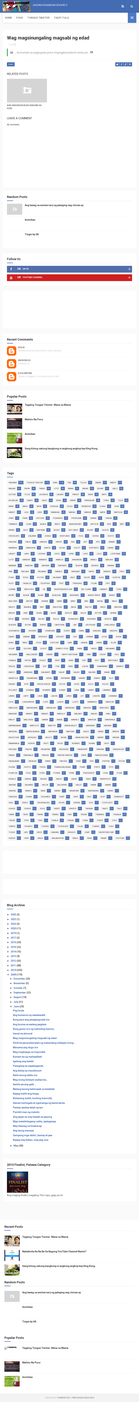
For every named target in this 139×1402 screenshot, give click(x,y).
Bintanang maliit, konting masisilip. (33, 1098)
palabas (42, 571)
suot (11, 583)
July (16, 1002)
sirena (76, 803)
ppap (71, 773)
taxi (69, 814)
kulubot (13, 690)
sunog (27, 809)
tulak (94, 583)
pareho (107, 571)
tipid (26, 820)
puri (105, 773)
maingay (13, 714)
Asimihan (30, 219)
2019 (14, 933)
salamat (57, 577)
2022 (14, 923)
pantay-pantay (65, 755)
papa (83, 755)
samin (108, 785)
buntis (108, 619)
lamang (107, 690)
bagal (100, 601)
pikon (42, 767)
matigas (70, 731)
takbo (42, 488)
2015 (14, 947)
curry (67, 631)
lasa (40, 696)
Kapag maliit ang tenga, (26, 1093)
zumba (12, 589)
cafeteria (59, 625)
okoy (106, 743)
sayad (110, 791)
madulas (13, 708)
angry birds (94, 595)
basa (90, 494)
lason (54, 696)
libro (69, 696)
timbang (100, 814)
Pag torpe (18, 1010)
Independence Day (63, 589)
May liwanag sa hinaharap (27, 1126)
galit (115, 488)
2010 (14, 970)
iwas (70, 666)
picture (40, 518)
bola (11, 619)
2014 (14, 951)
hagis (94, 648)
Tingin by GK (32, 234)
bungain (91, 619)
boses (57, 530)
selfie (87, 577)
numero (76, 743)
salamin (29, 785)
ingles (12, 666)
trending (77, 583)
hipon (28, 660)
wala (40, 838)
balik (73, 607)
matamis (62, 566)
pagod (28, 749)
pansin (45, 755)
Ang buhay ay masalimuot (27, 1070)
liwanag (113, 696)
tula (120, 500)
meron (115, 731)
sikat (61, 797)
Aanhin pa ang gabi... (24, 1084)
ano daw (13, 601)
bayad (11, 530)
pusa (119, 773)
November (20, 983)
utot (56, 488)
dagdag (97, 631)
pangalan (89, 500)
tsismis (45, 826)
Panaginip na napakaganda (28, 1066)
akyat (11, 595)
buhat (90, 530)
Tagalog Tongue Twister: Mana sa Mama (48, 404)
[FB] (116, 6)
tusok (12, 832)
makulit (61, 714)
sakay (74, 779)
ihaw (70, 660)
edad (10, 64)
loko (85, 554)
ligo (26, 512)
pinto (97, 767)
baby (73, 601)
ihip (84, 660)
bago (114, 601)
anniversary (75, 524)
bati (122, 524)
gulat (12, 648)
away (11, 506)
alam (40, 595)
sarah (57, 791)
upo (108, 583)
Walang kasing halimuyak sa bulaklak (34, 1089)
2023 (14, 919)
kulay (62, 548)
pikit (122, 571)
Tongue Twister (38, 17)
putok (40, 577)
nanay (100, 737)
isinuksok (29, 666)
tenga (84, 814)
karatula (13, 678)
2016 (14, 942)
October (18, 988)
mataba (45, 566)
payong (63, 761)
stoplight (107, 803)
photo (27, 767)
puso (25, 577)
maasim (26, 560)
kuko (76, 684)
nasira (116, 737)
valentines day (106, 832)
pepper (106, 761)
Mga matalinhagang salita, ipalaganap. (34, 1121)
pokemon (57, 518)
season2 (13, 797)
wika (89, 838)
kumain (30, 690)
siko (89, 797)
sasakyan (74, 791)
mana (59, 720)
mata (102, 512)
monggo (32, 737)
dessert (60, 637)
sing (11, 803)
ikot (97, 660)
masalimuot (71, 726)
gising (95, 536)
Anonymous (24, 360)
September (20, 992)
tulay (80, 826)
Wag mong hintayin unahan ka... (30, 1079)
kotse (62, 684)
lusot (75, 702)
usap (87, 832)
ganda (84, 643)
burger (12, 625)
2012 (14, 960)
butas (28, 625)
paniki (12, 755)
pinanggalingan (62, 767)
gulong (27, 648)
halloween (31, 654)
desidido (42, 637)
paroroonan (101, 755)
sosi (91, 803)
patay (27, 488)
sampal (12, 791)
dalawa (32, 536)
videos (12, 838)
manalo (75, 720)
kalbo (77, 672)
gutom (12, 494)
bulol (56, 619)
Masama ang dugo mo (25, 1047)
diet (75, 637)
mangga (92, 720)
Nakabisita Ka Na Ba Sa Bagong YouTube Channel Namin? (54, 1251)
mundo (94, 566)
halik (28, 542)
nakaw (110, 566)
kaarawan (102, 666)
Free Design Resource (83, 1397)
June (16, 1006)
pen (91, 761)
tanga (108, 518)
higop (103, 654)
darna (26, 637)
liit (82, 696)
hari (89, 654)
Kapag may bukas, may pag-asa (30, 1140)
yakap (104, 838)
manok (87, 512)
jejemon (43, 494)
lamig (11, 696)
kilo (111, 678)
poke (42, 773)
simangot (119, 797)
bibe (25, 613)
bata (39, 506)
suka (101, 577)
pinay (82, 767)
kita (26, 684)
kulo (90, 684)
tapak (40, 814)
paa (10, 571)
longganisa (28, 702)
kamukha (30, 548)
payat (48, 761)
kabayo (119, 666)
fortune (54, 643)
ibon (57, 660)
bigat (53, 613)
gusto (111, 536)
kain (55, 483)
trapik (12, 826)
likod (57, 554)
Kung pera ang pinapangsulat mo (31, 1019)
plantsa (13, 773)
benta (12, 613)
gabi (70, 643)
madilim (110, 702)
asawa (45, 601)
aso (109, 524)
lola (11, 702)
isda (116, 506)
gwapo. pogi (62, 648)
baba (59, 601)
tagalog (27, 583)
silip (102, 797)
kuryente (94, 548)
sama (93, 785)
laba (76, 690)
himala (12, 660)
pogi (28, 773)
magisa (87, 708)
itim (57, 666)
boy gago (73, 530)
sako (88, 779)
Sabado (103, 589)
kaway (82, 678)
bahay (85, 488)
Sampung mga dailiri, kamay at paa (32, 1135)
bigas (39, 613)
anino (112, 595)
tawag (55, 814)
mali (108, 714)
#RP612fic (29, 589)
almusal (56, 595)
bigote (68, 613)
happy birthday (70, 654)
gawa (99, 643)
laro (26, 554)
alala (43, 524)
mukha (79, 566)
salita (45, 785)
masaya (107, 726)
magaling (51, 708)
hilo (117, 654)
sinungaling (43, 803)
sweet (57, 809)
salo (72, 577)
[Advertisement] (27, 863)
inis (73, 542)
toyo (114, 820)
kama (107, 672)
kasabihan (32, 678)
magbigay (70, 708)
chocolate (14, 536)
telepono (45, 583)
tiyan (85, 820)
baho (25, 506)
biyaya (113, 613)
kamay (112, 542)
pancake (75, 571)
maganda (77, 560)
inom (58, 500)
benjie (21, 347)
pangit (75, 494)
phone (12, 767)
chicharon (14, 631)
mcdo (86, 731)
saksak (12, 785)
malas (94, 714)
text (61, 583)
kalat (62, 672)
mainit (29, 714)
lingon (96, 696)
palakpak (45, 749)
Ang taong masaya (23, 1130)
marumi (29, 566)
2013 (14, 956)
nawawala (14, 743)
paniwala (28, 755)
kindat (12, 684)
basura (118, 607)
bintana (41, 530)
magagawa (32, 708)
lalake (60, 494)
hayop (59, 542)
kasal (49, 678)
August (18, 997)
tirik (40, 820)
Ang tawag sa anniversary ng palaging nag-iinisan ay (54, 205)
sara (43, 791)
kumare (46, 690)
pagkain (13, 483)
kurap (62, 690)
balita (88, 607)
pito (111, 767)
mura (63, 737)
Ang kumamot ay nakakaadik (29, 1015)
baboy (113, 483)
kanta (47, 548)
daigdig (113, 631)
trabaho (13, 524)
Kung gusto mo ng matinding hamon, (33, 1029)
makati (44, 714)
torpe (100, 820)
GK (44, 589)
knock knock (43, 684)
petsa (122, 761)
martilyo (34, 726)
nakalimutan (81, 737)
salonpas (62, 785)
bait (42, 607)
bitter (98, 613)
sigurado (45, 797)
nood (60, 743)
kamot (12, 512)
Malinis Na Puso (34, 419)
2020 (14, 928)
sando (28, 791)
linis (39, 512)
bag (86, 601)
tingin (12, 820)
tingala (117, 814)
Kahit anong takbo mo (25, 1075)
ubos (39, 832)
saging (43, 779)
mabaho (43, 560)
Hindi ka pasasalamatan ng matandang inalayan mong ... (44, 1043)
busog (105, 530)
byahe (43, 625)
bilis (25, 530)
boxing (25, 619)
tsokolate (63, 826)
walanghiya (58, 838)
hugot (42, 660)
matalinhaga (32, 731)
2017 (14, 937)
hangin (43, 542)
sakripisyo (105, 779)
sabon (28, 779)
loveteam (115, 554)
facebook (86, 506)
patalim (32, 761)
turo (111, 826)
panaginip (82, 749)
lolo (99, 554)
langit (12, 554)
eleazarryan (25, 373)
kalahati (45, 672)
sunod (12, 809)
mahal (72, 512)
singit (25, 803)
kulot (77, 548)
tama (11, 814)
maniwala (110, 720)
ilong (102, 506)
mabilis (59, 560)
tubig (106, 500)
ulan (28, 524)
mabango (92, 702)
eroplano (65, 536)
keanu (97, 678)
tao (69, 483)
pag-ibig (25, 571)
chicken (32, 631)
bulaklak (13, 500)
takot (105, 809)
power (57, 773)
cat (75, 625)
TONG (119, 589)
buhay (100, 488)
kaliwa (91, 672)
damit (30, 500)
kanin (73, 500)
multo (48, 737)
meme (100, 731)
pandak (100, 749)
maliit (12, 720)
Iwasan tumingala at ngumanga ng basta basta (39, 1103)
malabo (78, 714)
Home (8, 17)
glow (113, 643)
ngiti (46, 743)
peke (78, 761)
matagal (13, 731)
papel (91, 571)
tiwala (54, 820)
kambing (13, 548)
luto (11, 560)
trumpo (28, 826)
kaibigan (28, 672)
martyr (52, 726)
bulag (41, 619)
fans (25, 643)
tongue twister (35, 483)
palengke (63, 749)
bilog (83, 613)
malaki (12, 488)
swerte (72, 809)
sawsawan (93, 791)
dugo (70, 506)
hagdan (12, 542)
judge (85, 666)
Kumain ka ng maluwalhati (27, 1056)
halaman (110, 648)
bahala (27, 607)
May (16, 1145)
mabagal (55, 512)
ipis (98, 542)
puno (11, 577)
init (85, 542)
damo (11, 637)
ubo (26, 832)
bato (104, 494)
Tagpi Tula (61, 17)
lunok (60, 702)
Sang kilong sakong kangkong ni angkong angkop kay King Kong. (61, 448)
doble (48, 536)
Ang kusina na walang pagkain (29, 1024)
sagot (59, 779)
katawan (65, 678)
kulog (105, 684)
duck (104, 637)
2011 (14, 965)
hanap (49, 654)
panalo (58, 571)
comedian (50, 631)
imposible (113, 660)
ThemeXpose (63, 1397)
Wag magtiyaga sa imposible (29, 1052)
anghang (74, 595)
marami (12, 566)
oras (11, 518)
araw (70, 488)
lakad (111, 548)
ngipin (31, 743)
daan (81, 631)
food (38, 643)
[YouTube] (118, 6)
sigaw (29, 797)
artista (94, 524)
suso (42, 809)
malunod (28, 720)
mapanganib (15, 726)
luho (45, 702)
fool (81, 536)
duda (118, 637)
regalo (12, 779)
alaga (26, 595)
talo (119, 809)
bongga (54, 506)
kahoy (12, 672)
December (20, 978)
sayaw (93, 518)
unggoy (72, 832)
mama (45, 720)
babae (98, 483)
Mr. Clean (86, 589)
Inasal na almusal (22, 1033)
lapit (26, 696)
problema (76, 518)
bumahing (73, 619)
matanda (52, 731)
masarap (90, 726)
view (26, 838)
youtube (120, 838)
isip (44, 666)
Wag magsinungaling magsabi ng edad (24, 107)
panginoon (118, 749)
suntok (116, 577)
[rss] (123, 6)
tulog (83, 483)
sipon (61, 803)
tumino (96, 826)
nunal (92, 743)
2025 (14, 914)
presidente (88, 773)
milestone (14, 737)
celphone (90, 625)
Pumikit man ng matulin (26, 1112)
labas (91, 690)
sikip (75, 797)
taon (25, 814)
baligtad (57, 607)
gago (44, 500)
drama (89, 637)
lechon (41, 554)
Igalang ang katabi (23, 1061)
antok (29, 601)
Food (19, 17)
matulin (118, 512)
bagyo (12, 607)
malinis (109, 560)
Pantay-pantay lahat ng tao (28, 1107)
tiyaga (70, 820)
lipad (71, 554)
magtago (104, 708)
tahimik (89, 809)
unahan (55, 832)
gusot (43, 648)
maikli (94, 560)
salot (79, 785)
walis (75, 838)
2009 (14, 974)
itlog (27, 494)
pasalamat (14, 761)
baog (102, 607)
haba (79, 648)
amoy (57, 524)
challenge (109, 625)
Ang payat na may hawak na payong (32, 1117)
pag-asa (12, 749)
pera (25, 518)
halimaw (13, 654)
